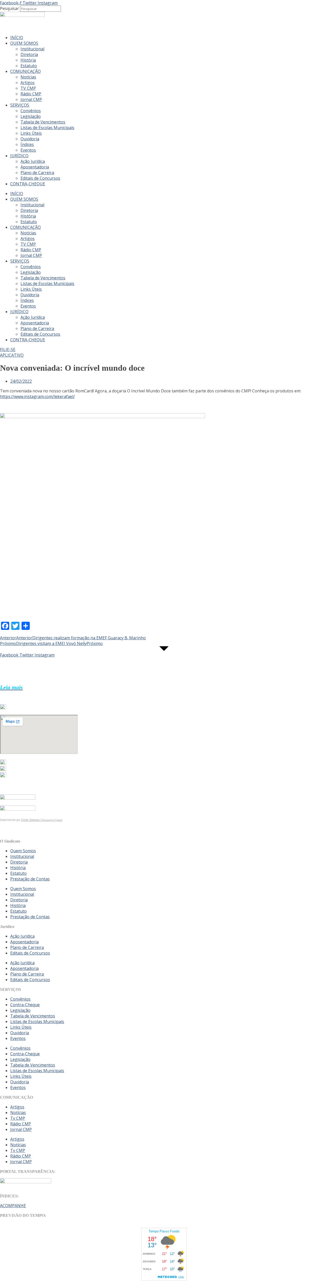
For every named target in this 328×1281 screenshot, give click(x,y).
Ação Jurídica (32, 161)
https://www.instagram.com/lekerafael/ (37, 396)
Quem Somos (23, 851)
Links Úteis (31, 133)
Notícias (28, 77)
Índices (27, 144)
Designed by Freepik (52, 820)
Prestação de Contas (30, 879)
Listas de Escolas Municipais (47, 127)
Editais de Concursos (40, 178)
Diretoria (29, 54)
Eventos (28, 150)
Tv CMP (17, 1118)
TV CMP (28, 88)
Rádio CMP (30, 94)
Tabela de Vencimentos (42, 122)
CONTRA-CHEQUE (27, 184)
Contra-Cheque (25, 1004)
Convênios (30, 111)
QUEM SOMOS (24, 43)
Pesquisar (9, 8)
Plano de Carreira (37, 172)
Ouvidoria (29, 139)
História (28, 60)
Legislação (30, 116)
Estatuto (28, 66)
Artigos (27, 82)
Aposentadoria (34, 167)
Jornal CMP (31, 99)
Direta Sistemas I (31, 820)
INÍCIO (16, 37)
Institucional (32, 49)
